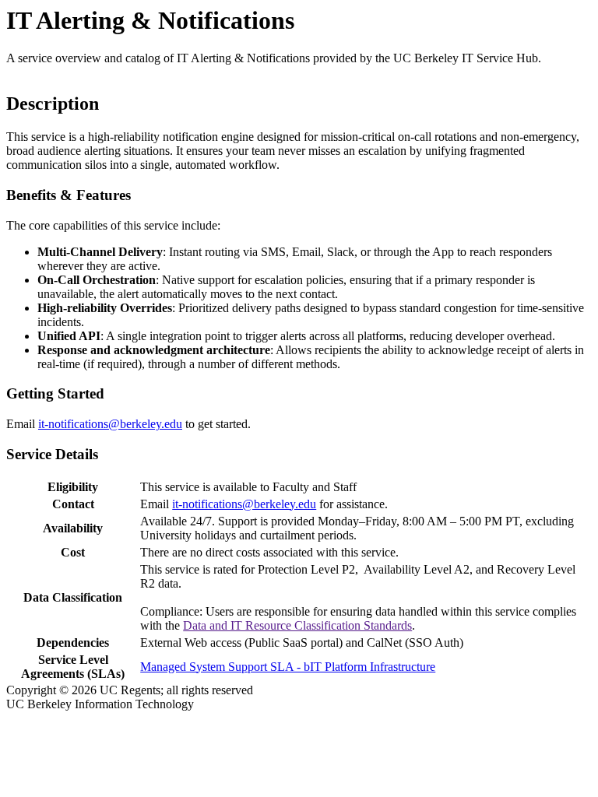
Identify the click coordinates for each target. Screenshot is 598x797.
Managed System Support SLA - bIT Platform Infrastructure (287, 666)
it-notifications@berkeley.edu (110, 423)
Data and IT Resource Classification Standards (297, 625)
